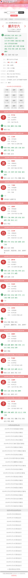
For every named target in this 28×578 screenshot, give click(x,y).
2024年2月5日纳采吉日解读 (14, 502)
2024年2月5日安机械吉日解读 (14, 429)
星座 (23, 5)
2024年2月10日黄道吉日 (14, 529)
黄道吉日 (17, 5)
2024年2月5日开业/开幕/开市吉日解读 (14, 465)
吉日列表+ (14, 15)
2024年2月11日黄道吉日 (14, 532)
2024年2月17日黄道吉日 (14, 554)
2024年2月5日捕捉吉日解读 (14, 447)
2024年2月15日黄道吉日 (14, 547)
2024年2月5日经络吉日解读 (14, 495)
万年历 (11, 5)
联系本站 (14, 575)
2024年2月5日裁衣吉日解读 (14, 506)
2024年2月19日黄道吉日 (14, 562)
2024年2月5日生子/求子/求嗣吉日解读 (14, 451)
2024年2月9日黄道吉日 (14, 525)
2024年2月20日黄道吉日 (14, 565)
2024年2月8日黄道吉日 (14, 521)
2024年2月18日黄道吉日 (14, 558)
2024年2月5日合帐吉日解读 (14, 436)
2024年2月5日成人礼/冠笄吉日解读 (14, 473)
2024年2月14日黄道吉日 (14, 543)
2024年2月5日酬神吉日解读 (14, 462)
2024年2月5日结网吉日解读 (14, 480)
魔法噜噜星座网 (8, 573)
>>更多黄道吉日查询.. (14, 569)
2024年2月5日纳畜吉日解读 (14, 487)
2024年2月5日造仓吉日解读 (14, 499)
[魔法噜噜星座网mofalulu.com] (14, 3)
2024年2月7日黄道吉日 (14, 518)
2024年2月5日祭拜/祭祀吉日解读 (14, 458)
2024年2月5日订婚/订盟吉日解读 (14, 443)
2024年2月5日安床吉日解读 (14, 454)
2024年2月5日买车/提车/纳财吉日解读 (14, 491)
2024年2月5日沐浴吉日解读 (14, 469)
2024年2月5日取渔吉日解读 (14, 476)
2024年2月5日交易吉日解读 (14, 432)
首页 (5, 5)
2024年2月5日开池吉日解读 (14, 484)
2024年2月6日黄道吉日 (14, 514)
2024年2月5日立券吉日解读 (14, 440)
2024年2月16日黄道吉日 (14, 551)
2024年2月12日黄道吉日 (14, 536)
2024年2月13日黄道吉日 (14, 540)
